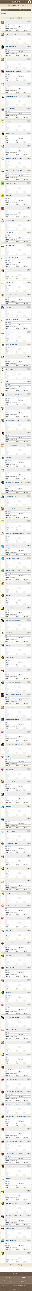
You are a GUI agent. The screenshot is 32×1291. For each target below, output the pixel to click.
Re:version (9, 37)
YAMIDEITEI (9, 995)
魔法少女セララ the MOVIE (10, 121)
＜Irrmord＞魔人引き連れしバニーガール (13, 108)
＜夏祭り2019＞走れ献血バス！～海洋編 (12, 558)
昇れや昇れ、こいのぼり (10, 967)
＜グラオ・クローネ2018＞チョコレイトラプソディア (14, 1153)
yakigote (9, 410)
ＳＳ (12, 9)
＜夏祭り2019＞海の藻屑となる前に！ (12, 545)
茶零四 (9, 86)
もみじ (9, 908)
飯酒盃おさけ (10, 235)
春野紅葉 (9, 809)
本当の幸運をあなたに (9, 432)
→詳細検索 (3, 13)
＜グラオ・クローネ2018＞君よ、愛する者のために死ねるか (16, 1116)
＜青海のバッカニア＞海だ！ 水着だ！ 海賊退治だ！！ (15, 170)
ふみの (9, 99)
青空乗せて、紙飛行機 (9, 769)
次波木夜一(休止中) (10, 1094)
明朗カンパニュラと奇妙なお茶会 (11, 344)
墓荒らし (7, 1054)
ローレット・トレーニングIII (10, 707)
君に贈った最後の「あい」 (10, 232)
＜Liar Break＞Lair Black (10, 905)
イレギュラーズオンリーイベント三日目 (12, 521)
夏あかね (9, 198)
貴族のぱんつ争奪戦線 (9, 356)
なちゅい (9, 111)
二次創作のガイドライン (24, 1285)
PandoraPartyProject (16, 2)
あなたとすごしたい (9, 307)
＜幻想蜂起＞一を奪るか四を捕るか (11, 1029)
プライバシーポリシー (8, 1285)
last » (21, 18)
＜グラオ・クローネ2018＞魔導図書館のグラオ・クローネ (15, 1104)
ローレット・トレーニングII (10, 781)
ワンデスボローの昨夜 (9, 980)
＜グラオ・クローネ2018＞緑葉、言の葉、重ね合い (14, 1091)
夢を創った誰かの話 (9, 632)
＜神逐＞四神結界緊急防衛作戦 (11, 46)
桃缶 (9, 260)
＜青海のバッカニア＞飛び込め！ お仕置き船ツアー (14, 158)
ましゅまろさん (10, 1255)
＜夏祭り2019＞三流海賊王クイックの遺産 (13, 570)
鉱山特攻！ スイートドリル (10, 657)
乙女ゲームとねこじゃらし (10, 245)
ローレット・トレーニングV (10, 508)
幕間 (20, 9)
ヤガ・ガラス (9, 573)
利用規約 (2, 1285)
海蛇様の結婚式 (8, 806)
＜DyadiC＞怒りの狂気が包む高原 (11, 445)
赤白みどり (9, 460)
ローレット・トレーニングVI (10, 59)
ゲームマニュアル (8, 1281)
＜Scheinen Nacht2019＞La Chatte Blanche (13, 71)
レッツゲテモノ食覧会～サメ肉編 (11, 843)
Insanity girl (8, 133)
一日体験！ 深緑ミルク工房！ (11, 183)
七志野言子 (10, 285)
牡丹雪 (9, 384)
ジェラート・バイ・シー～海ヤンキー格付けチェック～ (15, 533)
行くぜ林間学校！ (8, 457)
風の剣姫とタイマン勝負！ (10, 220)
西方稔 (9, 1243)
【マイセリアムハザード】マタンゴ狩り (12, 319)
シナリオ (5, 9)
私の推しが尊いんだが (9, 282)
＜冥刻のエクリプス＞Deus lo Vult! (12, 583)
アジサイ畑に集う (8, 930)
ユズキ (9, 945)
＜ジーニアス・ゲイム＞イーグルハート (12, 744)
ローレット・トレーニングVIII (11, 34)
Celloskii (9, 1193)
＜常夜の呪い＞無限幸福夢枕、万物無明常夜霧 (13, 694)
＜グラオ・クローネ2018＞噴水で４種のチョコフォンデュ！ (16, 1079)
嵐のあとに (7, 868)
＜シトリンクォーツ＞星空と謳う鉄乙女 (12, 1017)
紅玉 (8, 1082)
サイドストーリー (24, 1277)
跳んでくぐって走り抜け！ (10, 332)
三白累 (9, 796)
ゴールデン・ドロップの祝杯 (10, 831)
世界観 (8, 1277)
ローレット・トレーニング (10, 1042)
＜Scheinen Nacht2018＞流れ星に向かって (13, 719)
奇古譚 (9, 161)
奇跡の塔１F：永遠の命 (9, 369)
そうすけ (9, 210)
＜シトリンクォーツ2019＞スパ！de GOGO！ (13, 682)
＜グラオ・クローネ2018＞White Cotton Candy (14, 1141)
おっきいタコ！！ (8, 893)
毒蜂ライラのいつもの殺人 (10, 1166)
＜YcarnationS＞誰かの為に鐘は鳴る (12, 294)
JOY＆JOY (7, 756)
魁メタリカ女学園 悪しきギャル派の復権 (13, 620)
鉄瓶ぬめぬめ (9, 1156)
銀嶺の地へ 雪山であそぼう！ (11, 1240)
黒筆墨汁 (9, 24)
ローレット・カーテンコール (10, 818)
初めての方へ (24, 1281)
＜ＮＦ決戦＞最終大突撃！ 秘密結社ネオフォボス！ (14, 394)
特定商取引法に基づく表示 (16, 1285)
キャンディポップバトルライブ (11, 607)
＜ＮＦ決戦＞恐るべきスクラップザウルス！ (13, 420)
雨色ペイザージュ (8, 595)
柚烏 (8, 598)
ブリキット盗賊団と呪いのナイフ (11, 1203)
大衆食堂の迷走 (8, 1178)
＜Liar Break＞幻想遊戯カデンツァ (12, 880)
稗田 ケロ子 (9, 1069)
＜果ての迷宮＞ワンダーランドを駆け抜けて (13, 482)
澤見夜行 (9, 472)
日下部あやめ (9, 635)
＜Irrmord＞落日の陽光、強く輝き (11, 96)
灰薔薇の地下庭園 (8, 195)
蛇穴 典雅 (10, 322)
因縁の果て (7, 381)
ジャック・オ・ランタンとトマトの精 (12, 257)
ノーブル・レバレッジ (9, 992)
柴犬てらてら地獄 (8, 955)
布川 (8, 148)
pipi (8, 74)
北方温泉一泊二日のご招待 (10, 1228)
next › (19, 18)
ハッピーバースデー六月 (10, 942)
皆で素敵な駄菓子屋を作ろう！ (11, 496)
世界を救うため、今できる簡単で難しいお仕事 (13, 1215)
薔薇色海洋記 (8, 645)
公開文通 (27, 9)
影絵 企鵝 (9, 297)
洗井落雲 (9, 970)
